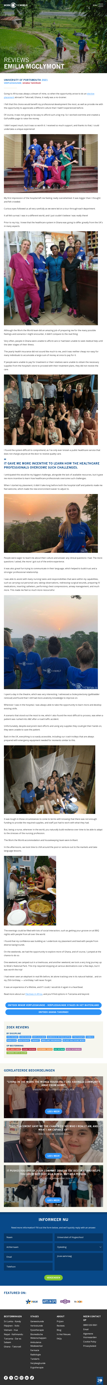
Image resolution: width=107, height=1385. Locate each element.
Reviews (61, 1325)
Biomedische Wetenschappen (59, 1037)
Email (85, 1329)
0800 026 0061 (90, 1325)
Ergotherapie (23, 1040)
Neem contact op (92, 1318)
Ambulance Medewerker (51, 1040)
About (60, 1316)
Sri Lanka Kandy (13, 1049)
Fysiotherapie (78, 1037)
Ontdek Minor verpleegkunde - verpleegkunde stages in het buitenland (53, 1005)
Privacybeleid (89, 1346)
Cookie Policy (89, 1341)
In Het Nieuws (64, 1334)
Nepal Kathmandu (73, 1049)
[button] (101, 5)
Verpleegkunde (13, 83)
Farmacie (90, 1037)
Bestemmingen (13, 1316)
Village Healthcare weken (74, 1040)
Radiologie (11, 1040)
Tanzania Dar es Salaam (16, 1053)
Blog (59, 1330)
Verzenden (53, 1277)
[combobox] (79, 1237)
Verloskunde (12, 1037)
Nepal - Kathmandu (13, 1334)
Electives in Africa (33, 994)
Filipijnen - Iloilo (45, 1049)
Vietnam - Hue (11, 1330)
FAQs (59, 1338)
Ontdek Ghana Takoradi (53, 1012)
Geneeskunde (25, 1037)
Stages (34, 1316)
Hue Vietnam (59, 1049)
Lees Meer (53, 1111)
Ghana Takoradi (32, 83)
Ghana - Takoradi (12, 1346)
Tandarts (35, 1040)
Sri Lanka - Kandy (12, 1321)
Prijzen (60, 1321)
